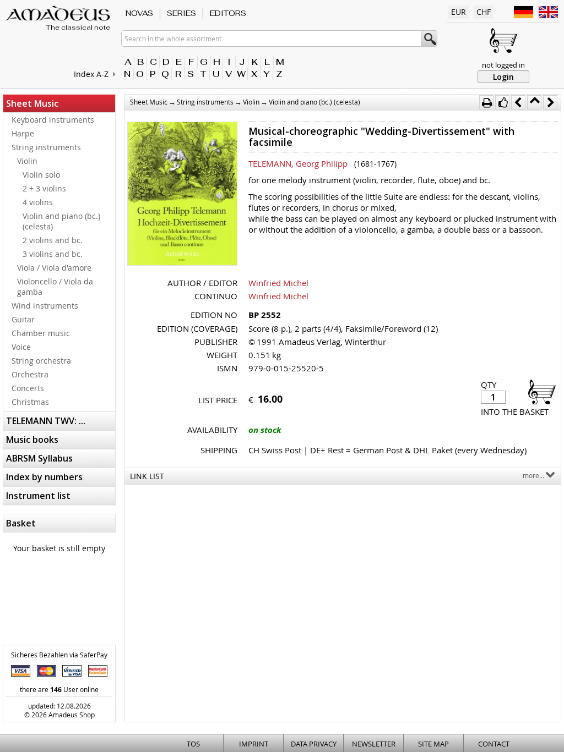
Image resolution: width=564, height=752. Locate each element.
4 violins (38, 202)
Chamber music (41, 333)
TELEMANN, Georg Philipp (298, 163)
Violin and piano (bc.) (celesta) (61, 221)
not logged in (503, 65)
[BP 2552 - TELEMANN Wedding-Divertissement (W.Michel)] (182, 195)
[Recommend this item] (502, 102)
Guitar (23, 319)
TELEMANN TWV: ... (45, 421)
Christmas (30, 402)
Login (503, 77)
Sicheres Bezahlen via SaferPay (59, 654)
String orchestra (41, 360)
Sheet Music (32, 103)
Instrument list (38, 496)
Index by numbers (44, 477)
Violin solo (41, 174)
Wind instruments (45, 305)
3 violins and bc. (53, 254)
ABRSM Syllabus (39, 458)
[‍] (538, 391)
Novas (139, 13)
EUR (458, 12)
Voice (21, 347)
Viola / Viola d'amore (54, 267)
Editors (228, 13)
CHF (483, 12)
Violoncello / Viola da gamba (55, 286)
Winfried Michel (278, 282)
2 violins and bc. (53, 240)
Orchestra (30, 374)
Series (181, 13)
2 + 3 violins (44, 188)
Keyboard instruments (53, 119)
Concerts (28, 388)
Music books (32, 439)
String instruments (46, 147)
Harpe (23, 133)
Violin (27, 161)
